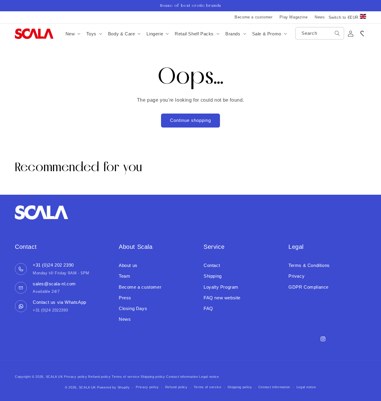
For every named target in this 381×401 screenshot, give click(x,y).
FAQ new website (222, 297)
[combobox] (320, 33)
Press (125, 297)
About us (128, 265)
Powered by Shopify (113, 387)
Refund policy (99, 376)
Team (124, 276)
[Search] (337, 33)
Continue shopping (190, 120)
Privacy (296, 276)
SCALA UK (54, 376)
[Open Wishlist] (363, 33)
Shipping (213, 276)
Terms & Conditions (309, 265)
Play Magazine (293, 17)
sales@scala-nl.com (54, 283)
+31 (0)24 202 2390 (53, 265)
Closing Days (133, 308)
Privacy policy (75, 376)
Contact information (182, 376)
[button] (72, 33)
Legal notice (209, 376)
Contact (212, 265)
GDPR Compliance (308, 287)
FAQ (208, 308)
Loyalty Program (221, 287)
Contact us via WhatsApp (59, 302)
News (320, 17)
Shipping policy (152, 376)
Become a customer (253, 17)
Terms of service (125, 376)
